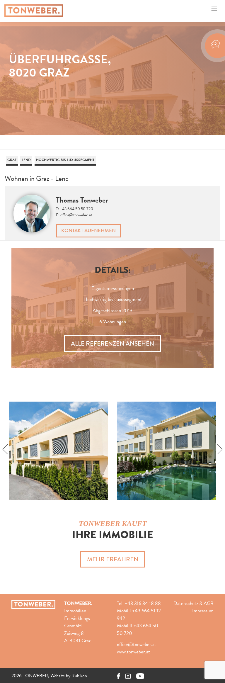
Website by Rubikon (68, 675)
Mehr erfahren (112, 559)
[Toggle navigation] (214, 8)
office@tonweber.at (76, 215)
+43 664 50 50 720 (76, 209)
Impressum (203, 610)
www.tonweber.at (133, 651)
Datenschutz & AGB (193, 603)
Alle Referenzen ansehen (112, 343)
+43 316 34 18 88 (143, 603)
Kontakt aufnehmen (88, 230)
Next (220, 449)
